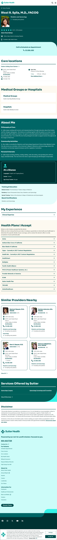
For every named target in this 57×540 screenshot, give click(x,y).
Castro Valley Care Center (9, 66)
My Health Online (5, 456)
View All (3, 373)
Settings (51, 532)
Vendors (3, 497)
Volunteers (3, 500)
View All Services (6, 397)
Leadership (4, 481)
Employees (3, 489)
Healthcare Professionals (7, 492)
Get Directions (6, 74)
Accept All (50, 536)
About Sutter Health (6, 470)
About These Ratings (7, 33)
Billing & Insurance (5, 459)
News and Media (6, 494)
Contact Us (4, 444)
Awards (3, 475)
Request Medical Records (7, 462)
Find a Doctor (4, 451)
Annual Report (5, 473)
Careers (3, 478)
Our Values (3, 483)
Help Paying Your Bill (6, 464)
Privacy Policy (33, 538)
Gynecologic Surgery (7, 390)
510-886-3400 (29, 50)
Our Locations (4, 454)
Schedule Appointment (6, 448)
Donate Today (7, 505)
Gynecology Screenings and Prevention (41, 390)
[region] (28, 534)
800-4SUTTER (6, 441)
